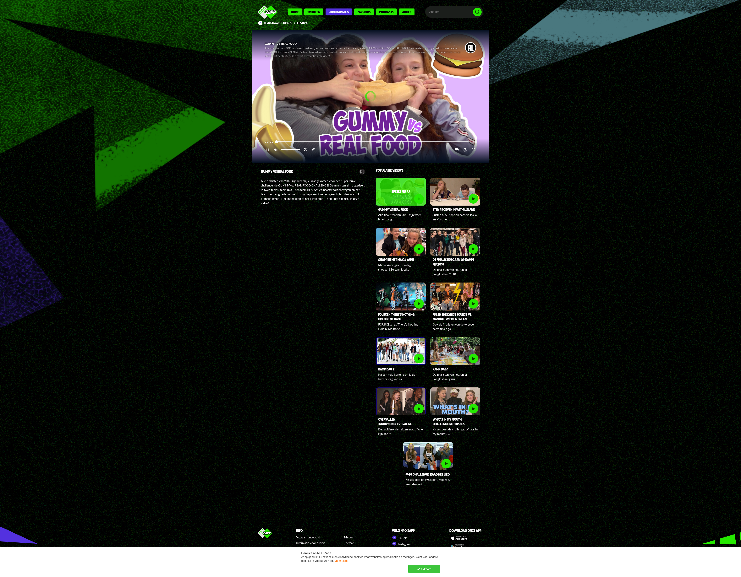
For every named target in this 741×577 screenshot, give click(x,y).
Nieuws (349, 537)
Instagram (404, 544)
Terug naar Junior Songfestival (286, 23)
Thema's (349, 543)
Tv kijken (313, 12)
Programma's (339, 12)
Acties (406, 12)
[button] (370, 96)
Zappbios (364, 12)
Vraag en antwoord (308, 537)
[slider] (373, 141)
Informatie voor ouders (310, 543)
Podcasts (386, 12)
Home (295, 12)
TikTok (402, 538)
